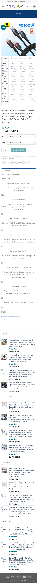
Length (3, 142)
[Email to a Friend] (17, 162)
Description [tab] (5, 170)
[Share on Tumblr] (24, 162)
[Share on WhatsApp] (3, 162)
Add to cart (18, 150)
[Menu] (2, 6)
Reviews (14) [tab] (5, 178)
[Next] (32, 38)
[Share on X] (10, 162)
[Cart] (34, 6)
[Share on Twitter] (14, 162)
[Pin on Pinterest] (21, 162)
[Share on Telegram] (28, 162)
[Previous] (4, 38)
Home (18, 13)
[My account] (31, 6)
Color (3, 136)
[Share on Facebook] (6, 162)
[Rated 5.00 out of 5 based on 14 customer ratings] (18, 128)
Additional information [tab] (10, 174)
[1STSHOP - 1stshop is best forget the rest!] (15, 6)
